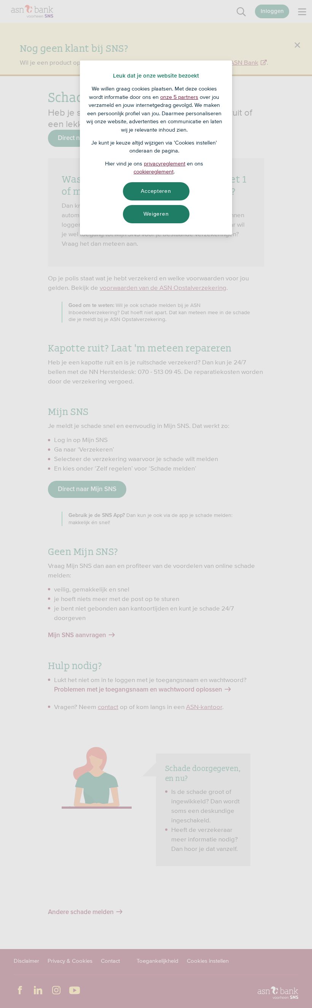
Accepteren (156, 191)
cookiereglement (154, 172)
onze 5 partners (179, 97)
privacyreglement (164, 164)
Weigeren (156, 214)
